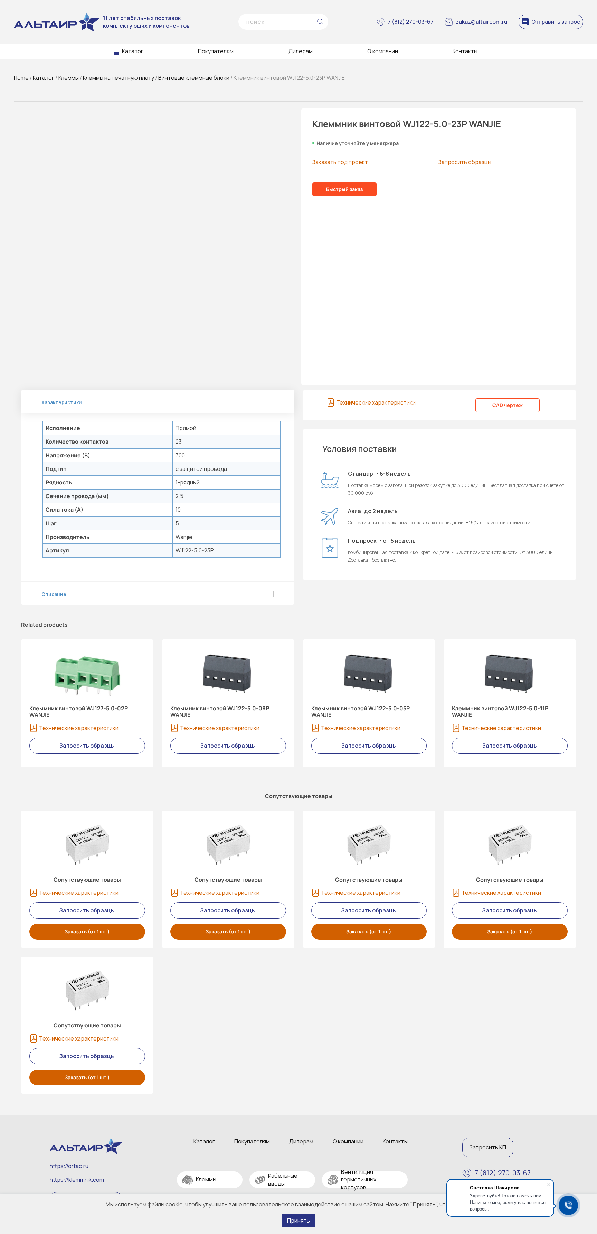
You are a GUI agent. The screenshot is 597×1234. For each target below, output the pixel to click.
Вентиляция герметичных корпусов (358, 1179)
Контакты (465, 51)
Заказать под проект (340, 162)
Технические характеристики (376, 402)
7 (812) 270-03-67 (411, 22)
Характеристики (61, 402)
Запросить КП (488, 1147)
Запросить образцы (464, 162)
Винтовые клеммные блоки (193, 78)
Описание (53, 594)
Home (21, 78)
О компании (382, 51)
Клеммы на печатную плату (118, 78)
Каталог (132, 51)
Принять (298, 1220)
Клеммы (68, 78)
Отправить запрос (555, 22)
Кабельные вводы (282, 1179)
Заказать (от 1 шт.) (87, 931)
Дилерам (300, 51)
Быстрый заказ (344, 189)
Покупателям (216, 51)
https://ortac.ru (69, 1166)
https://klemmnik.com (77, 1180)
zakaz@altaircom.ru (482, 22)
